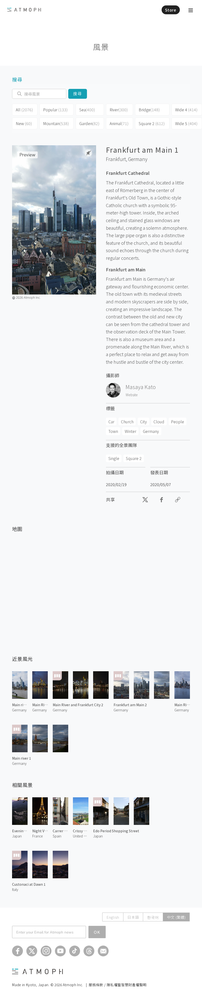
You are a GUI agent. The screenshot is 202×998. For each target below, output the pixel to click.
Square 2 (152, 123)
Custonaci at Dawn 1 (29, 884)
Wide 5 (186, 123)
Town (113, 431)
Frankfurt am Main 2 (130, 704)
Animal (119, 123)
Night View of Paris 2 (40, 830)
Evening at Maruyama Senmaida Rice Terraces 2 (20, 830)
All (24, 110)
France (37, 836)
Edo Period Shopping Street (116, 830)
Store (170, 10)
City (143, 422)
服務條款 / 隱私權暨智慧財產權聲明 (118, 984)
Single (113, 458)
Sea (87, 110)
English (112, 917)
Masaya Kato (141, 387)
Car (111, 422)
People (177, 422)
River (119, 110)
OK (97, 932)
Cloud (158, 422)
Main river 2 (20, 704)
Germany (137, 159)
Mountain (56, 123)
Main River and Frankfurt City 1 (40, 704)
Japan (17, 836)
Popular (55, 110)
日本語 (133, 917)
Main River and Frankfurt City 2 (78, 704)
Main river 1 (21, 758)
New (24, 123)
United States (80, 836)
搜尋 (77, 94)
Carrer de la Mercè (60, 830)
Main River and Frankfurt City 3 (182, 704)
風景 (101, 46)
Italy (15, 889)
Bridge (149, 110)
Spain (57, 836)
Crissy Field (80, 830)
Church (127, 422)
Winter (130, 431)
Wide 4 (186, 110)
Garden (89, 123)
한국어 (153, 917)
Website (132, 394)
